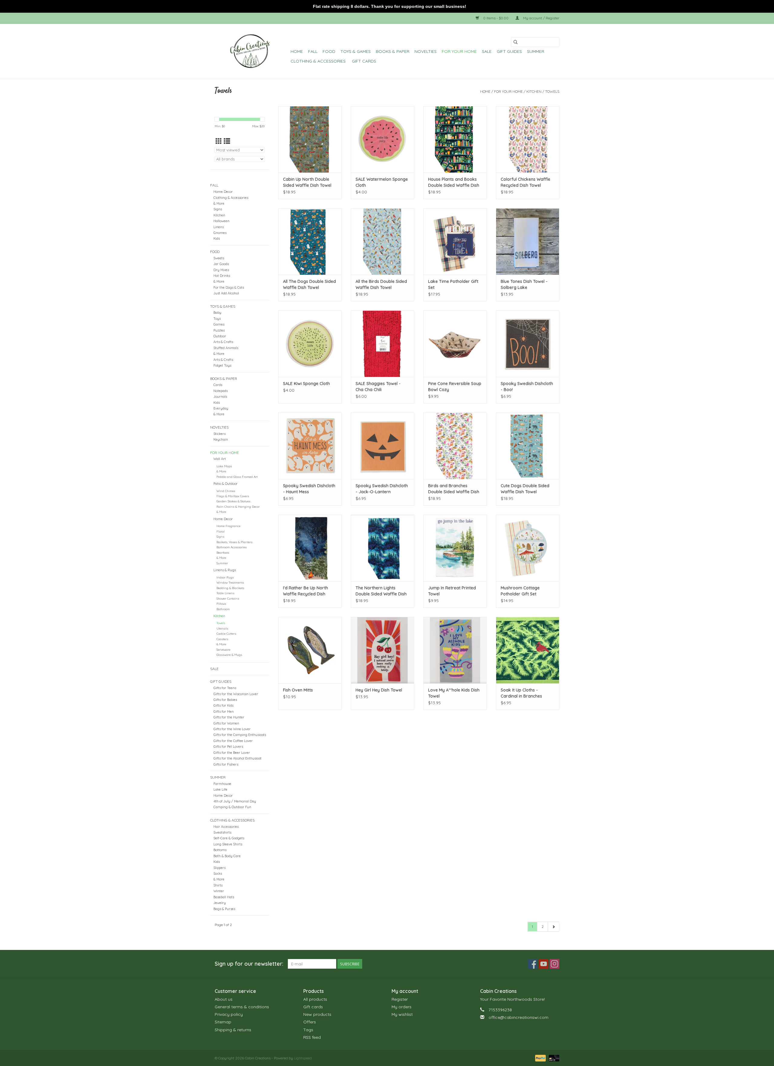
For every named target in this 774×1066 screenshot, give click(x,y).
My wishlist (402, 1014)
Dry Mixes (221, 270)
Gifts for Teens (224, 688)
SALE (487, 51)
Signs (217, 209)
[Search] (515, 42)
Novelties (426, 51)
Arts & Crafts (223, 342)
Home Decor (223, 192)
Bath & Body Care (227, 856)
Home (297, 51)
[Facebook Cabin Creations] (533, 964)
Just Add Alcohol (226, 293)
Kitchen (533, 91)
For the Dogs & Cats (228, 287)
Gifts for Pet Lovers (228, 746)
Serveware (223, 649)
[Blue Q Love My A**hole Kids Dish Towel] (455, 650)
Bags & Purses (224, 909)
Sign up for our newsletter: (249, 964)
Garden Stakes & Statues (233, 501)
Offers (309, 1022)
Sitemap (223, 1022)
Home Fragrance (228, 526)
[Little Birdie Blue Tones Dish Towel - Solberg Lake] (527, 241)
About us (224, 999)
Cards (217, 385)
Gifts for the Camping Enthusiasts (239, 735)
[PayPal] (540, 1057)
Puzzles (219, 330)
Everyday (220, 408)
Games (218, 324)
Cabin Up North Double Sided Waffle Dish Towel (307, 182)
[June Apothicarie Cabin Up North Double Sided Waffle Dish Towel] (310, 139)
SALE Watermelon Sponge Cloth (382, 182)
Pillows (221, 603)
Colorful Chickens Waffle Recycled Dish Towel (525, 182)
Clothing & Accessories (319, 61)
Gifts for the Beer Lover (231, 752)
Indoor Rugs (225, 577)
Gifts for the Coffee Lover (233, 741)
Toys (217, 318)
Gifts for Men (223, 711)
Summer (535, 51)
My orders (401, 1006)
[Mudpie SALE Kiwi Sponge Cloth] (310, 343)
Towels (552, 91)
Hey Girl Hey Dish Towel (379, 690)
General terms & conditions (242, 1006)
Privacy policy (229, 1014)
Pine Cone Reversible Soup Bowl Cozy (454, 386)
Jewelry (219, 903)
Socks (217, 873)
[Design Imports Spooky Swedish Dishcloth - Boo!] (527, 343)
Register (400, 999)
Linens (218, 227)
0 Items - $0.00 (495, 18)
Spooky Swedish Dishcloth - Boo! (527, 386)
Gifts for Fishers (225, 764)
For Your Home (459, 51)
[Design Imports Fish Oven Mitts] (310, 650)
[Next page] (553, 927)
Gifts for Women (226, 723)
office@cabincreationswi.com (518, 1017)
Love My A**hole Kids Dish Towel (454, 693)
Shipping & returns (233, 1029)
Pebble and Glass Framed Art (237, 476)
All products (315, 999)
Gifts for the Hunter (228, 717)
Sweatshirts (222, 832)
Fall (312, 51)
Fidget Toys (222, 365)
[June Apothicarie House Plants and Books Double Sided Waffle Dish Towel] (455, 139)
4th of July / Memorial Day (234, 801)
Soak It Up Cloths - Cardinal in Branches (521, 693)
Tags (308, 1029)
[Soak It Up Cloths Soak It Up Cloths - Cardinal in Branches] (527, 650)
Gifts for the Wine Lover (232, 729)
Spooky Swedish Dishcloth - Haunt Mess (309, 488)
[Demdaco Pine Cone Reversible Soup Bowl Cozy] (455, 343)
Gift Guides (509, 51)
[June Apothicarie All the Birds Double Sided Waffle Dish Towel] (382, 241)
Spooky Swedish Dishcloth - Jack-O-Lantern (382, 488)
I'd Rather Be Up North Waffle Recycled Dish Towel (305, 591)
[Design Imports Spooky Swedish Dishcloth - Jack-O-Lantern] (382, 446)
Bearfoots (222, 552)
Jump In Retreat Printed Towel (452, 591)
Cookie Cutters (226, 633)
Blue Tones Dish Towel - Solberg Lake (524, 284)
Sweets (218, 258)
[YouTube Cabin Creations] (543, 964)
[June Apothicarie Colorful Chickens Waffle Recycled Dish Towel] (527, 139)
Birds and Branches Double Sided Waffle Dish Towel (453, 489)
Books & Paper (392, 51)
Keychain (220, 439)
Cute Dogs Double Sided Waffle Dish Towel (525, 488)
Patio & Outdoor (225, 483)
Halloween (221, 221)
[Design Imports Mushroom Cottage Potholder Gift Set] (527, 548)
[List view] (227, 141)
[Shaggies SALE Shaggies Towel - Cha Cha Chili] (382, 343)
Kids (216, 238)
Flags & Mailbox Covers (232, 496)
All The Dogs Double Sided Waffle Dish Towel (309, 284)
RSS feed (312, 1037)
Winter (218, 891)
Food (329, 51)
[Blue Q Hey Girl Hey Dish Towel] (382, 650)
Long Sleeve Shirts (227, 844)
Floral (220, 531)
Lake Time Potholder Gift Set (453, 284)
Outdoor (219, 336)
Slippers (219, 868)
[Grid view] (219, 141)
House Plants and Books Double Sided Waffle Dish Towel (453, 182)
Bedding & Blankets (230, 588)
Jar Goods (221, 264)
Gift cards (364, 61)
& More (218, 203)
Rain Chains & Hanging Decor (238, 506)
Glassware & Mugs (229, 654)
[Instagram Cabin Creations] (554, 964)
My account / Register (540, 18)
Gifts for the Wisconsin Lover (235, 694)
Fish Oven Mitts (298, 690)
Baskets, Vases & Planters (234, 542)
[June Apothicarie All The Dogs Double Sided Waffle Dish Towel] (310, 241)
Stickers (219, 434)
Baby (217, 312)
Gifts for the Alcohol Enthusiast (237, 758)
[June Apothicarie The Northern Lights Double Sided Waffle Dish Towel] (382, 548)
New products (317, 1014)
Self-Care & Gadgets (228, 838)
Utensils (222, 628)
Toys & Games (355, 51)
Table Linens (225, 593)
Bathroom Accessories (231, 547)
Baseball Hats (223, 897)
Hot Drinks (221, 276)
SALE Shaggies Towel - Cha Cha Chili (378, 386)
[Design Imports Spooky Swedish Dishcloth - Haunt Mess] (310, 446)
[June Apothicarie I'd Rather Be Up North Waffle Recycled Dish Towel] (310, 548)
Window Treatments (230, 582)
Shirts (218, 885)
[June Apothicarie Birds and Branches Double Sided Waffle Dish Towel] (455, 446)
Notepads (220, 391)
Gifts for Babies (225, 700)
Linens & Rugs (224, 570)
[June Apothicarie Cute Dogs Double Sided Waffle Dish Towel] (527, 446)
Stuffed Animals (225, 348)
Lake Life (220, 789)
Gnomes (219, 233)
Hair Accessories (226, 827)
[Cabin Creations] (252, 51)
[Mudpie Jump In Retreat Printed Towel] (455, 548)
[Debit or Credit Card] (553, 1057)
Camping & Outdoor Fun (232, 807)
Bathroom (223, 609)
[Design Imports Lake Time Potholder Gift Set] (455, 241)
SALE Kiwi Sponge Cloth (306, 383)
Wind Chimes (225, 491)
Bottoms (219, 850)
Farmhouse (222, 784)
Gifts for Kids (223, 705)
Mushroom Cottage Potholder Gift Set (520, 591)
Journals (220, 396)
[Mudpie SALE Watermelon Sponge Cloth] (382, 139)
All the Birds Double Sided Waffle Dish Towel (381, 284)
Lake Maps (224, 466)
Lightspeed (303, 1058)
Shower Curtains (227, 598)
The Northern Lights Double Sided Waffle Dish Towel (381, 591)
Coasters (222, 639)
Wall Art (219, 459)
